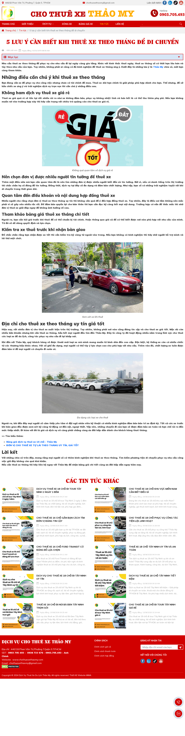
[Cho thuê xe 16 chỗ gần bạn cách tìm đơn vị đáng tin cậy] (18, 529)
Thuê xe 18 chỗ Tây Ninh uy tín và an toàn (152, 548)
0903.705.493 (171, 14)
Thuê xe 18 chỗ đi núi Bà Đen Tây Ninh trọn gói (60, 606)
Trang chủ (8, 24)
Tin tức (104, 24)
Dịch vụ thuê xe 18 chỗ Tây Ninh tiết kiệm (152, 577)
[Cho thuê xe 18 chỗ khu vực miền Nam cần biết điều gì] (110, 500)
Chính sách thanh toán (105, 651)
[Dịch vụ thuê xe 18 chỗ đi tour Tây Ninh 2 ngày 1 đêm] (18, 500)
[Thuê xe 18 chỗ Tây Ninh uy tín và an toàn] (110, 558)
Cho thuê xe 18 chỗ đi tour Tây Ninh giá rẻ (152, 606)
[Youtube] (181, 3)
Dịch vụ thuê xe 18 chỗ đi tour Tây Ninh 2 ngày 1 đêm (58, 490)
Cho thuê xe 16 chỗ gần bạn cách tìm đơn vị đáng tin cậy (60, 519)
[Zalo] (170, 3)
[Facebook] (164, 3)
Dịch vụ (46, 23)
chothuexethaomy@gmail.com (100, 2)
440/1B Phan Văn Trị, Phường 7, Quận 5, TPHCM (27, 2)
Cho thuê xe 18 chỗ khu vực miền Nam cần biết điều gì (153, 490)
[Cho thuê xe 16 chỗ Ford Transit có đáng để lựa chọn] (18, 558)
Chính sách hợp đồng (104, 655)
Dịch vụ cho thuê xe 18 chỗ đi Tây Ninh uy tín (61, 577)
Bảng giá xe (86, 24)
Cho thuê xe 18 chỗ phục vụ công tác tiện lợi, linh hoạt (153, 519)
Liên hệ (120, 24)
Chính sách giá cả (102, 646)
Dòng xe (67, 24)
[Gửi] (180, 647)
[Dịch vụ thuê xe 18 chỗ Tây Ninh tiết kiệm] (110, 586)
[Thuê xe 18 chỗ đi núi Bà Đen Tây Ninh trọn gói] (18, 615)
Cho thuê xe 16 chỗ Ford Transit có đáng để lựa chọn (60, 548)
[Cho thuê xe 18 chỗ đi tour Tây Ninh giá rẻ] (110, 615)
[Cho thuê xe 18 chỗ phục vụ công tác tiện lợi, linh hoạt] (110, 529)
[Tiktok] (175, 3)
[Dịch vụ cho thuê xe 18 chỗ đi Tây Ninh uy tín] (18, 586)
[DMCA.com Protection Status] (10, 666)
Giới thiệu (27, 24)
